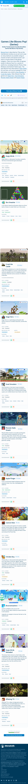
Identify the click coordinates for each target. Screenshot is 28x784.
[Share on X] (5, 95)
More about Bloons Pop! (13, 91)
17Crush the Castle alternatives (8, 277)
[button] (18, 156)
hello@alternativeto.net (6, 762)
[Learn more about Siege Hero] (3, 317)
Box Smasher (20, 72)
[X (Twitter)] (4, 780)
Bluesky (15, 763)
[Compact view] (23, 102)
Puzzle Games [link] (21, 105)
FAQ (2, 768)
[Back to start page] (2, 2)
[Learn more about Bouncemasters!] (3, 605)
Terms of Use (4, 769)
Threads (19, 763)
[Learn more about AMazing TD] (3, 699)
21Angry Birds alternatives (7, 163)
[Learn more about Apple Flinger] (3, 478)
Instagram (23, 763)
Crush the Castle (6, 74)
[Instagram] (13, 780)
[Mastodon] (6, 780)
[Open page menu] (26, 2)
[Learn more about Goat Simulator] (3, 384)
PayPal (16, 766)
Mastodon (11, 763)
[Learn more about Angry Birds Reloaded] (3, 650)
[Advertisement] (14, 24)
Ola (10, 752)
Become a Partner (5, 775)
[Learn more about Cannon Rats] (3, 523)
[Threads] (11, 780)
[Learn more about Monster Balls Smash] (3, 428)
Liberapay (12, 766)
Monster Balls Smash (7, 77)
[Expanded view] (22, 102)
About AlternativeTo (5, 774)
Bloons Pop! (4, 52)
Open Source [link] (14, 105)
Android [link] (2, 105)
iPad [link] (6, 105)
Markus (14, 752)
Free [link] (9, 105)
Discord (16, 762)
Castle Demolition (5, 286)
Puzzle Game (4, 171)
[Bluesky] (9, 780)
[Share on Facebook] (2, 95)
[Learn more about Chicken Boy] (3, 557)
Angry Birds (23, 68)
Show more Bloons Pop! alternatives (14, 735)
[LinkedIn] (16, 780)
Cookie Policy (4, 772)
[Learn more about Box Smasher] (3, 202)
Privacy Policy (4, 771)
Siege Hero (11, 76)
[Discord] (1, 780)
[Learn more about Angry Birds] (3, 156)
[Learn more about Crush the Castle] (3, 264)
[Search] (24, 2)
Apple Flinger (21, 77)
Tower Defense (5, 717)
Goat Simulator (19, 76)
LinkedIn (4, 765)
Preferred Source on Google (7, 777)
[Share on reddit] (8, 95)
